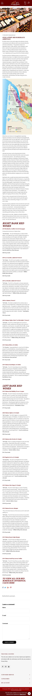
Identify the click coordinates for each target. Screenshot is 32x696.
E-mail (4, 615)
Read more (23, 694)
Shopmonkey (18, 690)
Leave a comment (9, 642)
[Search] (29, 2)
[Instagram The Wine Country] (5, 666)
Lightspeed (26, 688)
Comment (5, 623)
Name (4, 607)
